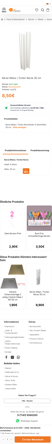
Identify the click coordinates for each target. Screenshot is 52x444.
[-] (3, 440)
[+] (11, 440)
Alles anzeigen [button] (19, 127)
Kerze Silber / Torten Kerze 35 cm (39, 293)
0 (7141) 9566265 (27, 415)
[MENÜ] (4, 10)
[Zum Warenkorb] (48, 10)
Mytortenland (14, 87)
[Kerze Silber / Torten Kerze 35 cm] (39, 276)
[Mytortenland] (2, 19)
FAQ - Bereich (27, 401)
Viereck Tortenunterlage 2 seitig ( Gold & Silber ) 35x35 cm (12, 296)
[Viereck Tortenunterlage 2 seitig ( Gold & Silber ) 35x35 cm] (12, 276)
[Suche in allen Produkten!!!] (42, 10)
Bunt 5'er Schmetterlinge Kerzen (39, 234)
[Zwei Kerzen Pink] (12, 218)
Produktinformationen (15, 150)
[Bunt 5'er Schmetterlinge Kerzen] (39, 218)
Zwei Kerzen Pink (13, 233)
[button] (33, 439)
